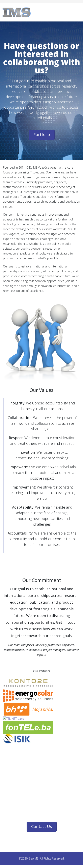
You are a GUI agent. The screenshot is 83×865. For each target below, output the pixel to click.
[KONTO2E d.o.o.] (41, 683)
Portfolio (41, 134)
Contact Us (41, 826)
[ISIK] (41, 739)
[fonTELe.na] (41, 727)
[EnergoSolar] (41, 695)
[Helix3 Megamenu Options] (79, 12)
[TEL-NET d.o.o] (41, 718)
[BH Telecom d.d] (41, 709)
